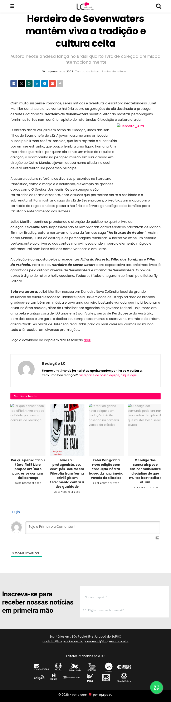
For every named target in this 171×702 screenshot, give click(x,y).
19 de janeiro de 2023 (57, 71)
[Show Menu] (12, 6)
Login (15, 512)
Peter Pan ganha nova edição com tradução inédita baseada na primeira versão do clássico (106, 469)
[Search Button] (158, 6)
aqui (87, 340)
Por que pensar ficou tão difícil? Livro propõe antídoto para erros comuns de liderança (28, 469)
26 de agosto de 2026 (28, 483)
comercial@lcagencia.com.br (106, 641)
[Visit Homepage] (85, 6)
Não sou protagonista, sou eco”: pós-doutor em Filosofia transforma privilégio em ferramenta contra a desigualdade (67, 473)
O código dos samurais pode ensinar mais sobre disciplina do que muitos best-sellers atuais (145, 471)
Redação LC (54, 363)
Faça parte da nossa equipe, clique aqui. (108, 375)
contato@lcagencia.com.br (63, 641)
